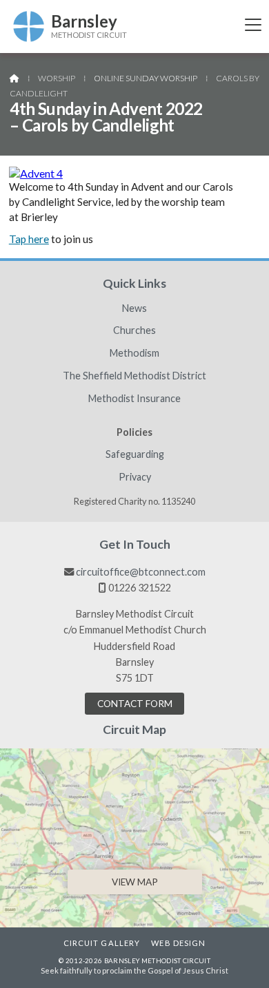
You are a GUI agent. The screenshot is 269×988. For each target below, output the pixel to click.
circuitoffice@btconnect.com (141, 572)
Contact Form (134, 703)
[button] (253, 24)
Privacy (135, 477)
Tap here (29, 239)
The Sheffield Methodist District (134, 375)
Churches (134, 330)
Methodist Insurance (134, 398)
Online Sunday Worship (145, 78)
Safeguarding (135, 454)
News (134, 308)
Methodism (134, 353)
